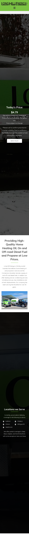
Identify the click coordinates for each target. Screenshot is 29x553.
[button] (14, 141)
